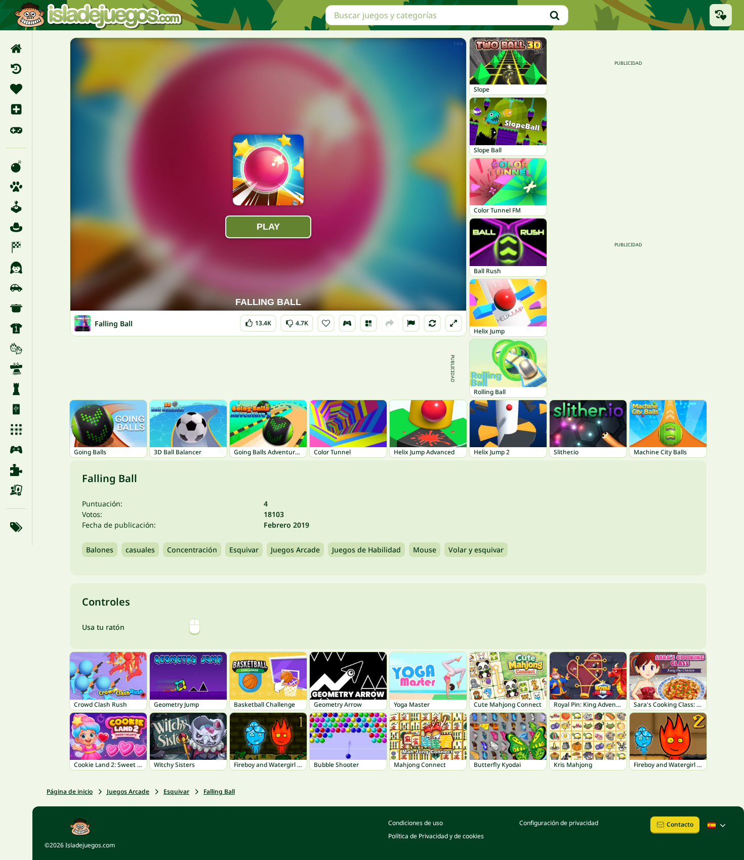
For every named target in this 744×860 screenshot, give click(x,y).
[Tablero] (16, 490)
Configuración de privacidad (558, 823)
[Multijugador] (16, 450)
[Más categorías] (16, 527)
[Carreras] (16, 247)
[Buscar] (555, 15)
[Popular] (16, 129)
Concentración (192, 549)
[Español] (718, 825)
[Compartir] (389, 323)
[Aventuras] (16, 227)
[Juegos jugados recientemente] (721, 15)
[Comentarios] (411, 323)
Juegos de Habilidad (366, 549)
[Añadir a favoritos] (326, 323)
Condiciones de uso (415, 823)
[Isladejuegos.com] (98, 15)
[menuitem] (16, 48)
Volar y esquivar (476, 549)
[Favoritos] (16, 89)
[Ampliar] (453, 323)
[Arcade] (16, 207)
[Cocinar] (16, 308)
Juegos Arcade (295, 549)
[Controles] (347, 323)
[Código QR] (368, 323)
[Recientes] (16, 69)
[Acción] (16, 166)
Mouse (424, 549)
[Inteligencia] (16, 389)
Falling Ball (219, 791)
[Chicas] (16, 267)
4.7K (296, 321)
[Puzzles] (16, 470)
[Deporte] (16, 328)
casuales (140, 549)
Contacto (680, 824)
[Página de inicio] (16, 48)
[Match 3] (16, 429)
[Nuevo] (16, 109)
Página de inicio (70, 791)
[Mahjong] (16, 409)
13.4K (258, 321)
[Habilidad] (16, 369)
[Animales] (16, 187)
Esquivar (244, 549)
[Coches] (16, 288)
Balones (99, 549)
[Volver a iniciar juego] (432, 323)
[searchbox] (446, 15)
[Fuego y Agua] (16, 348)
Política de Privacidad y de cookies (436, 836)
